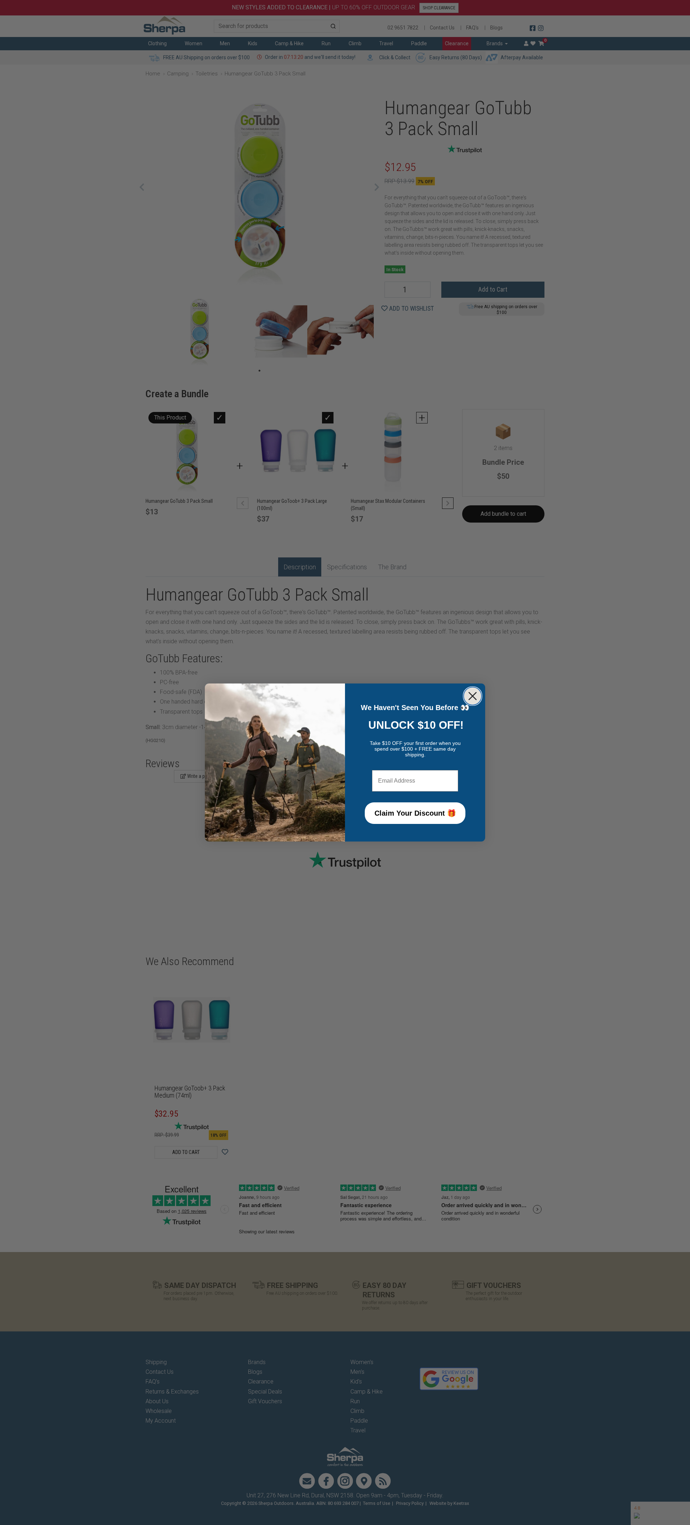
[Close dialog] (473, 696)
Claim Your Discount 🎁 (415, 813)
